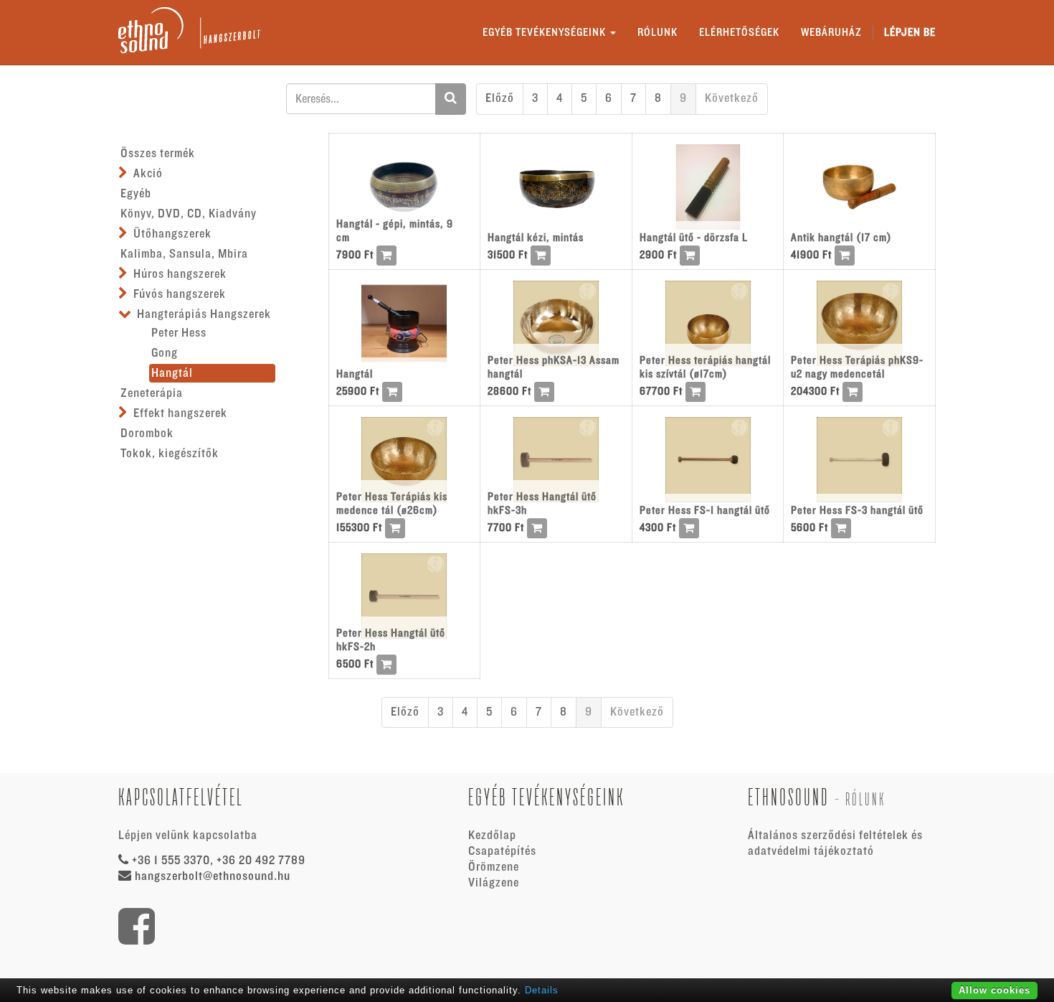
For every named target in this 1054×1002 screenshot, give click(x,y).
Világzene (493, 882)
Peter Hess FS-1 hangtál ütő (705, 510)
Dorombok (147, 433)
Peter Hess (178, 333)
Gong (164, 353)
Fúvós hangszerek (179, 294)
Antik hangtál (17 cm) (841, 237)
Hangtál (172, 373)
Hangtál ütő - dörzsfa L (694, 237)
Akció (148, 173)
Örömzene (493, 867)
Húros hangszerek (180, 274)
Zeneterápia (151, 393)
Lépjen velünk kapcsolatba (187, 835)
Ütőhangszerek (172, 234)
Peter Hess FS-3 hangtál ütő (857, 510)
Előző (499, 98)
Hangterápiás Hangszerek (204, 314)
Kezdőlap (492, 835)
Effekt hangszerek (180, 413)
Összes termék (157, 153)
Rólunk (865, 799)
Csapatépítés (502, 851)
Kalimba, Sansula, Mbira (184, 254)
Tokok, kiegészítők (169, 453)
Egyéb (135, 193)
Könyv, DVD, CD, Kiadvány (188, 213)
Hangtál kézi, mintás (536, 237)
